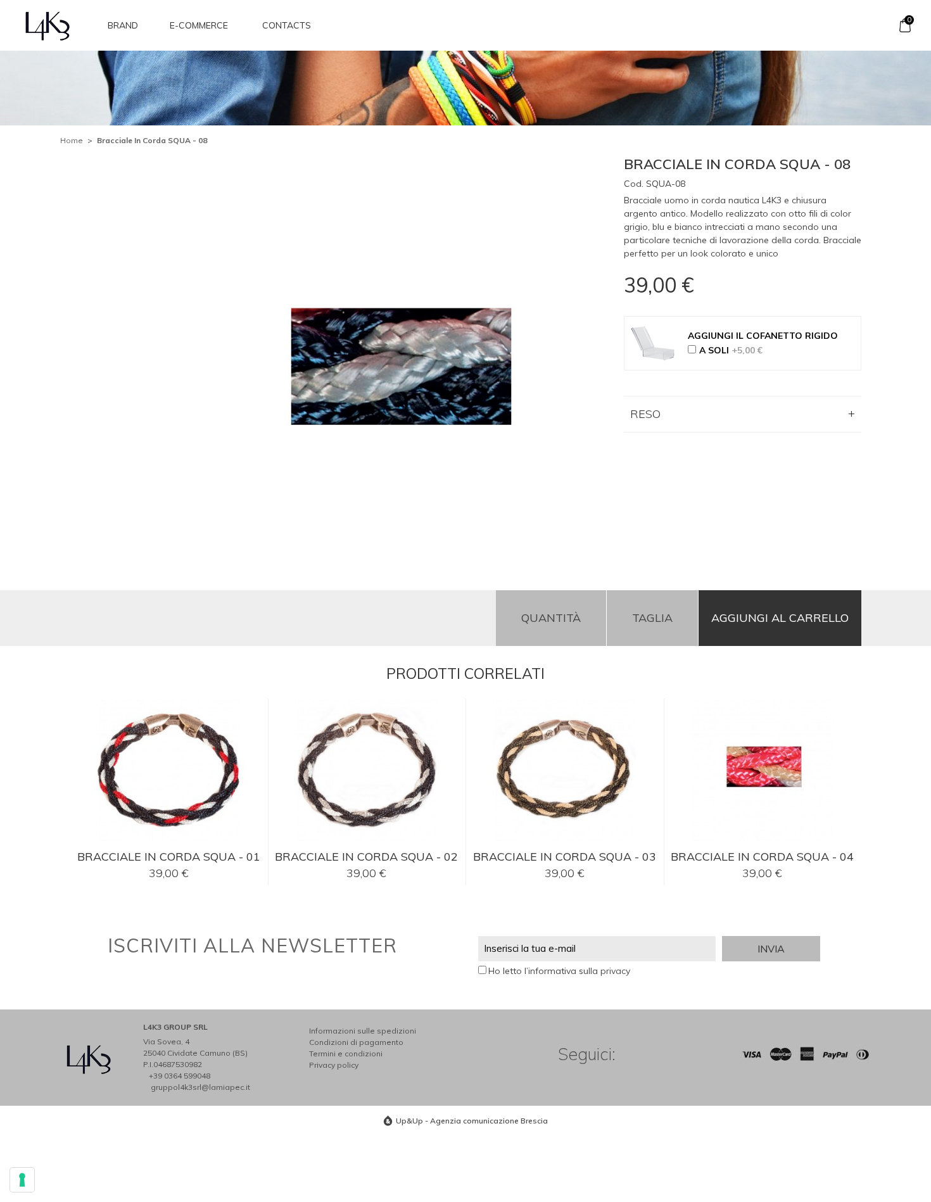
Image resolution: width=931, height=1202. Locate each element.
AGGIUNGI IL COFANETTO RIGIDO (763, 335)
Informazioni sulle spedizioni (362, 1030)
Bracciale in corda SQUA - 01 (168, 856)
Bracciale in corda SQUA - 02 (366, 856)
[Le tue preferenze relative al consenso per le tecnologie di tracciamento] (22, 1180)
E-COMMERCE (199, 25)
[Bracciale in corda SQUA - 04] (763, 772)
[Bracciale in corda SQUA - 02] (367, 772)
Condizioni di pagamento (356, 1042)
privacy (615, 971)
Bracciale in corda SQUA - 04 (762, 856)
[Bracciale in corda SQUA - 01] (169, 772)
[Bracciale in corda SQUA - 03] (565, 772)
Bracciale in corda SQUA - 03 (564, 856)
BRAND (123, 25)
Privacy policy (333, 1065)
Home (71, 140)
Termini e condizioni (346, 1053)
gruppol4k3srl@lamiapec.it (200, 1087)
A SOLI (731, 350)
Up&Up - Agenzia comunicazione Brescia (472, 1120)
